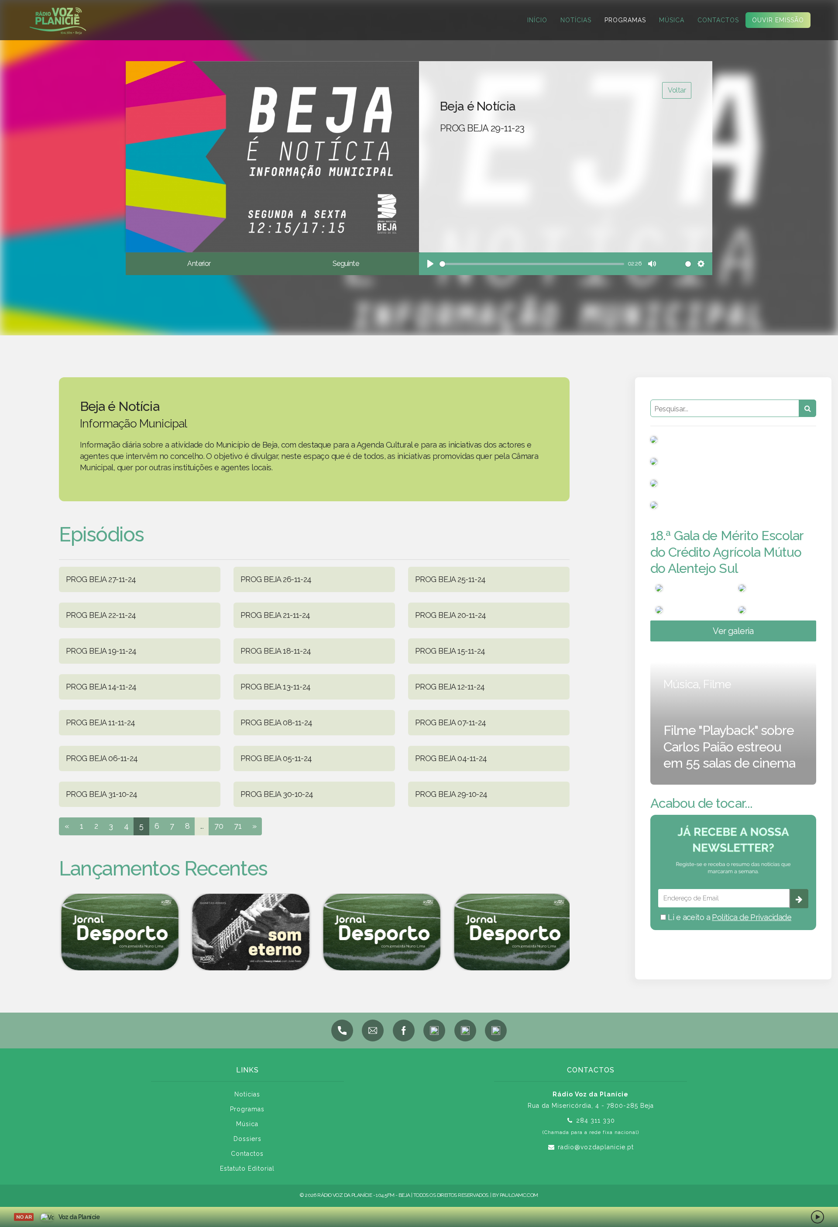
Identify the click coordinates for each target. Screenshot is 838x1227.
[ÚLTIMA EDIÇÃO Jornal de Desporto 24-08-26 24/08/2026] (510, 932)
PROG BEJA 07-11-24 (450, 722)
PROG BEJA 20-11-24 (450, 615)
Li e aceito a (728, 917)
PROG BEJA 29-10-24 (451, 794)
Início (537, 20)
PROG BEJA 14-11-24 (101, 686)
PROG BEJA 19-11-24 (101, 650)
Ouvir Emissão (778, 20)
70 (218, 826)
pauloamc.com (519, 1195)
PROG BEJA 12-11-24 (450, 686)
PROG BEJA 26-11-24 (276, 579)
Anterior (198, 263)
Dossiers (247, 1138)
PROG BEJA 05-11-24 (276, 758)
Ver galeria (733, 631)
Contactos (718, 20)
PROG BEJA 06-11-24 (102, 758)
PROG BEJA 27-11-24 (101, 579)
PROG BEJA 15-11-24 (450, 650)
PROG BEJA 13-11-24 (275, 686)
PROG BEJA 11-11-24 (100, 722)
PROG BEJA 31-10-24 (101, 794)
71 (237, 826)
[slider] (532, 264)
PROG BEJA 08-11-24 (276, 722)
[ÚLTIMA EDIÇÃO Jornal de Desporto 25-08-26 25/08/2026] (379, 932)
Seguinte (346, 263)
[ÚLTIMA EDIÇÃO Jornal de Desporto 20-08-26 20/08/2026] (117, 932)
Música (671, 20)
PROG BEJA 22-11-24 (101, 615)
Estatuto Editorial (247, 1168)
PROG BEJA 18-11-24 (275, 650)
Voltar (677, 90)
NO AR (23, 1217)
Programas (625, 20)
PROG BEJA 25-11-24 (450, 579)
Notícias (575, 20)
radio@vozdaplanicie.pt (596, 1147)
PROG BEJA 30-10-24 (276, 794)
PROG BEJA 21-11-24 (275, 615)
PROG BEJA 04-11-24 (451, 758)
